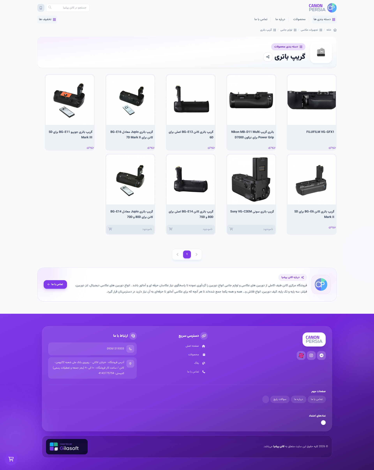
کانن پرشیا (278, 446)
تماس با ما (260, 19)
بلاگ (196, 363)
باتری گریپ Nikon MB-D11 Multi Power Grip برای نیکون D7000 (252, 135)
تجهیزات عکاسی (309, 30)
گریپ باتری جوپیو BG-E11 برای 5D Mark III (70, 135)
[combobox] (68, 8)
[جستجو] (49, 7)
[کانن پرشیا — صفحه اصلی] (323, 7)
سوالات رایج (279, 399)
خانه (328, 30)
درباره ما (280, 19)
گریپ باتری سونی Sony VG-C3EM (252, 211)
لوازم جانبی (286, 30)
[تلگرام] (321, 355)
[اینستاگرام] (311, 355)
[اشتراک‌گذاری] (268, 57)
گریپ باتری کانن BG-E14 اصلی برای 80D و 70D (191, 214)
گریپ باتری (266, 30)
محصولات (299, 19)
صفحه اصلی (192, 346)
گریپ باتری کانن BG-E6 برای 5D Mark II (314, 214)
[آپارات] (301, 355)
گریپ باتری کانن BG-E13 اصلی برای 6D (191, 135)
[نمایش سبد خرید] (11, 459)
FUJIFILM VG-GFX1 (320, 132)
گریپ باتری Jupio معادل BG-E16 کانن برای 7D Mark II (131, 135)
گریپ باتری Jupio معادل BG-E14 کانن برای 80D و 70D (131, 214)
